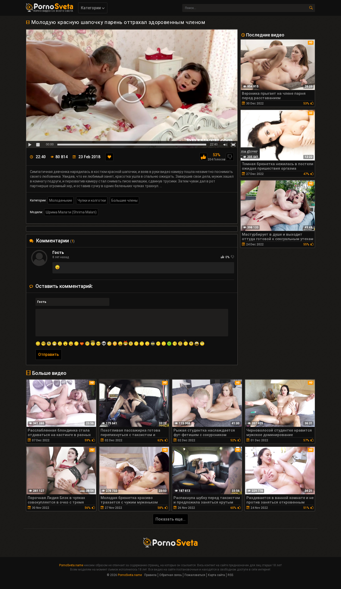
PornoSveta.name (71, 565)
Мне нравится (203, 157)
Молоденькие (60, 200)
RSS (230, 575)
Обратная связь (170, 575)
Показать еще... (170, 519)
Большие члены (124, 200)
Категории (91, 7)
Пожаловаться (194, 575)
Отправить (48, 354)
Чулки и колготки (92, 200)
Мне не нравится (230, 157)
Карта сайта (216, 575)
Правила (150, 575)
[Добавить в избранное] (109, 157)
